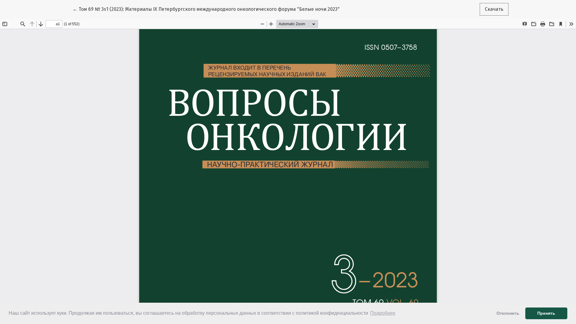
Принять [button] (546, 313)
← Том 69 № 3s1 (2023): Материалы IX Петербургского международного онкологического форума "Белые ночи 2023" (206, 9)
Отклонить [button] (507, 313)
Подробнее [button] (382, 313)
